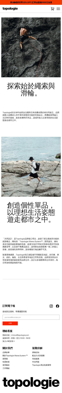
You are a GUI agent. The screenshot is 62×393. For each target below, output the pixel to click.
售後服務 (35, 359)
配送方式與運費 (38, 355)
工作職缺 (6, 368)
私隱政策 (6, 362)
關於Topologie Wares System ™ (15, 355)
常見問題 (35, 362)
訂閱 (10, 323)
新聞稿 (5, 359)
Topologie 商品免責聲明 (41, 365)
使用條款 (6, 365)
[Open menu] (57, 9)
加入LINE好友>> (9, 341)
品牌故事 (6, 352)
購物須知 (35, 352)
